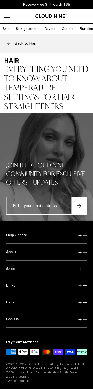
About (46, 252)
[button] (7, 16)
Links (46, 285)
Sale (6, 29)
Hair (11, 60)
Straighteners (27, 29)
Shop (46, 268)
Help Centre (46, 235)
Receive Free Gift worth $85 (46, 4)
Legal (46, 302)
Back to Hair (25, 43)
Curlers (68, 29)
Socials (46, 319)
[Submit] (79, 205)
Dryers (50, 29)
